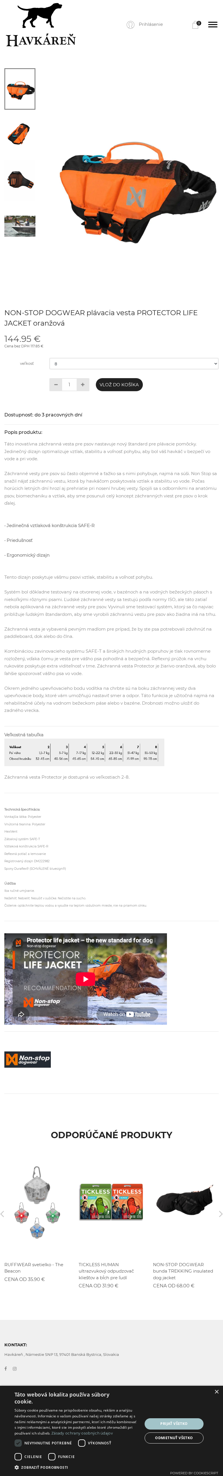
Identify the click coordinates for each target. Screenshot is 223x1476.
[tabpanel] (132, 183)
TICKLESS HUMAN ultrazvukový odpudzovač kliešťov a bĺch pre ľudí (106, 1271)
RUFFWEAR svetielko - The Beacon (33, 1268)
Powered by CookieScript (194, 1473)
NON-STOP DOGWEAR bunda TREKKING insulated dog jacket (183, 1271)
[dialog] (111, 1431)
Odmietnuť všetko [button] (174, 1437)
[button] (77, 1468)
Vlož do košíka (119, 384)
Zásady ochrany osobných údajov (82, 1433)
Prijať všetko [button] (174, 1423)
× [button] (216, 1392)
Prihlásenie (151, 24)
